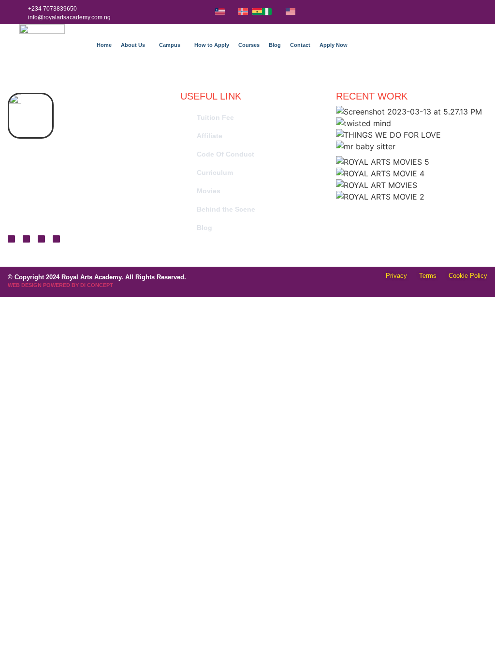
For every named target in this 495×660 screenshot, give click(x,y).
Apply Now (334, 45)
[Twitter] (11, 239)
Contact (300, 45)
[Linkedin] (26, 239)
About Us (133, 45)
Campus (169, 45)
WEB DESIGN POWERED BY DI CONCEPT (60, 285)
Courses (249, 45)
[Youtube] (56, 239)
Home (104, 45)
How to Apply (211, 45)
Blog (275, 45)
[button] (135, 45)
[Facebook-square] (41, 239)
